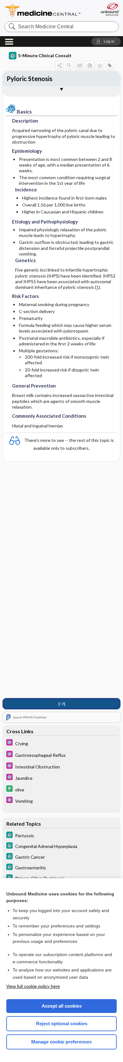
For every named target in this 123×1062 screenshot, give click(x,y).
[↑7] (61, 704)
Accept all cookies (62, 1006)
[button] (106, 41)
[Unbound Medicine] (110, 9)
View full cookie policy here (33, 986)
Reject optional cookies (61, 1023)
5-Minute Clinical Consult (45, 55)
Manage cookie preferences (61, 1041)
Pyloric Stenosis (29, 78)
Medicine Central (42, 11)
